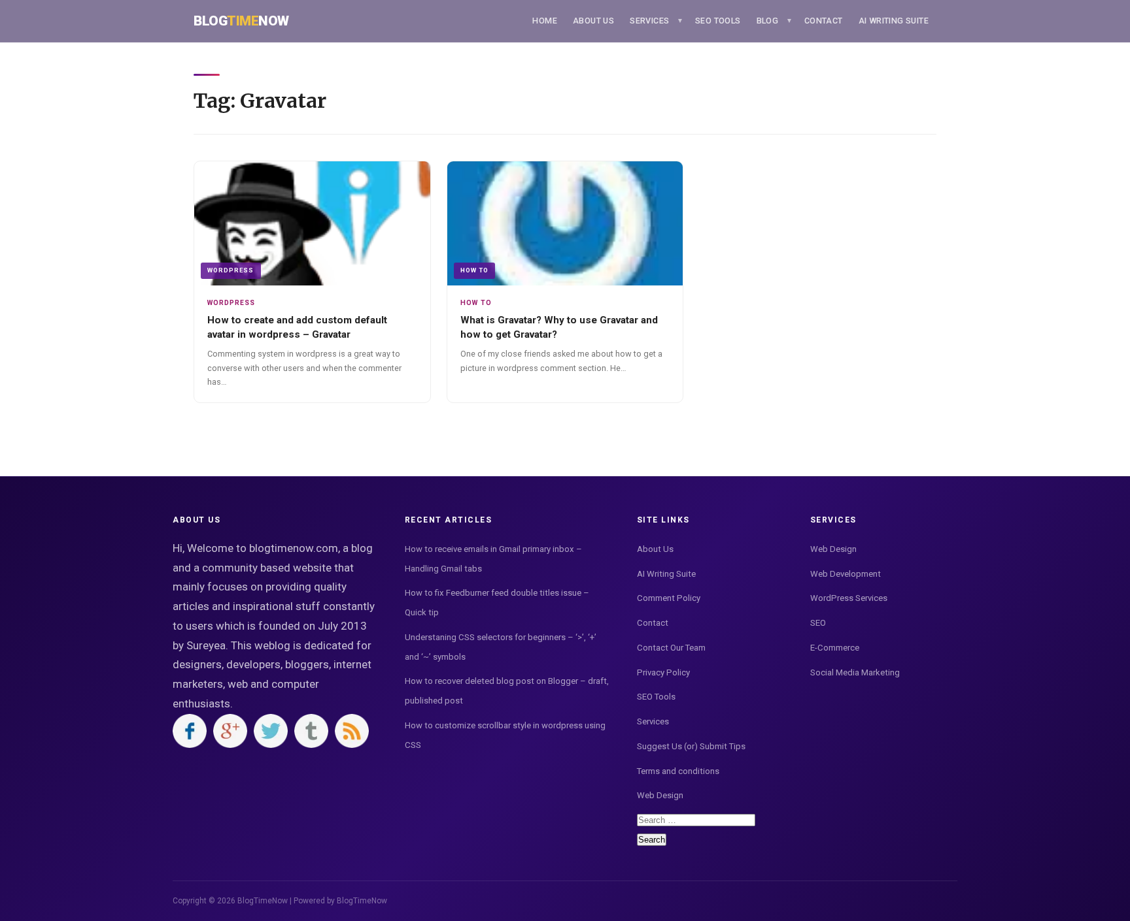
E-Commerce (834, 648)
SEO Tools (718, 20)
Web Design (660, 795)
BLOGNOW (241, 21)
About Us (593, 20)
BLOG (768, 20)
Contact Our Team (671, 648)
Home (544, 20)
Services (649, 20)
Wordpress (230, 270)
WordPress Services (848, 598)
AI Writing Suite (894, 20)
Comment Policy (668, 598)
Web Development (845, 574)
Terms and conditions (678, 771)
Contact (823, 20)
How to (474, 270)
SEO (818, 623)
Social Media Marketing (855, 672)
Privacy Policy (663, 672)
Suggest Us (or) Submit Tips (691, 746)
